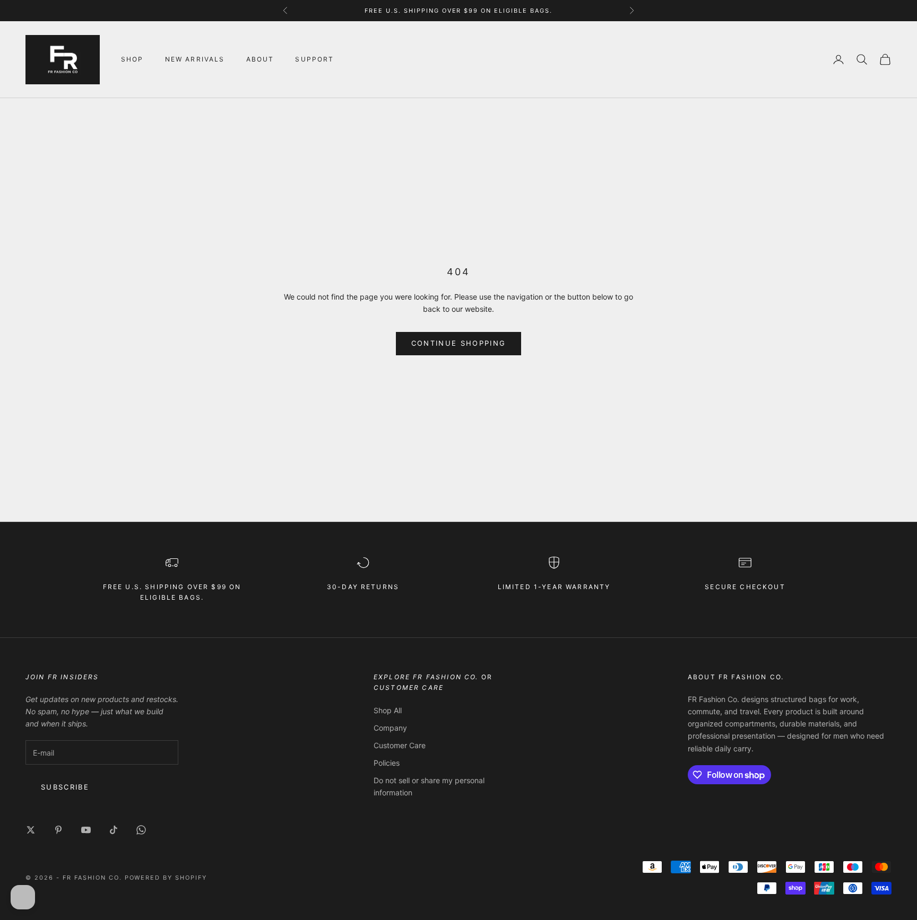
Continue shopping (458, 343)
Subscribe (65, 787)
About (260, 59)
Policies (387, 762)
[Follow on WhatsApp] (141, 830)
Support (314, 59)
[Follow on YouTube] (86, 830)
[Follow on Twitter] (30, 830)
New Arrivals (195, 59)
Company (390, 727)
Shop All (388, 710)
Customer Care (400, 745)
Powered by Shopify (166, 877)
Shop (132, 59)
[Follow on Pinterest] (58, 830)
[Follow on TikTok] (113, 830)
